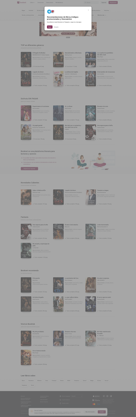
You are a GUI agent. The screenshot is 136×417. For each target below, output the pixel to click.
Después (56, 27)
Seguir (49, 27)
